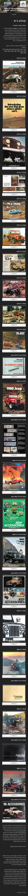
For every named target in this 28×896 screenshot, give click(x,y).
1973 (15, 49)
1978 (25, 51)
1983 (9, 51)
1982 (12, 51)
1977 (4, 49)
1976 (7, 49)
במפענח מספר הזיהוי (21, 830)
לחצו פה (12, 846)
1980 (18, 51)
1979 (21, 51)
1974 (12, 49)
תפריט (13, 14)
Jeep (13, 37)
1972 (18, 49)
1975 (10, 49)
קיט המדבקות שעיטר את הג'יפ (12, 834)
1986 (21, 52)
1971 (21, 49)
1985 (25, 52)
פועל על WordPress (21, 892)
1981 (15, 51)
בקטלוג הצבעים (22, 832)
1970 (25, 49)
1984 (6, 51)
